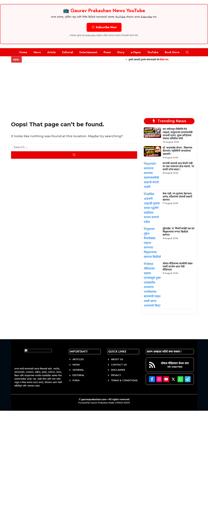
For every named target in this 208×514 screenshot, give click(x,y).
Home (23, 52)
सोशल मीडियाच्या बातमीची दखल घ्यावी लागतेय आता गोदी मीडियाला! (178, 266)
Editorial (67, 52)
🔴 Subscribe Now (104, 27)
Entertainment (88, 52)
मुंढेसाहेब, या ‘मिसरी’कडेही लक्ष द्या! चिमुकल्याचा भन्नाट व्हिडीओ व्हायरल (179, 231)
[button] (187, 52)
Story (120, 52)
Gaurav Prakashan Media (102, 402)
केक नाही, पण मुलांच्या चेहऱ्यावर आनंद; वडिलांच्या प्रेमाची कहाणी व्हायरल (177, 196)
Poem (107, 52)
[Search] (74, 155)
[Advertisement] (104, 87)
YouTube (152, 52)
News (37, 52)
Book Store (172, 52)
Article (51, 52)
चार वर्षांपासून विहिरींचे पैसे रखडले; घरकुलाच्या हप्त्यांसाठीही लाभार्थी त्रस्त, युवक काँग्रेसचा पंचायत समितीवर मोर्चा (178, 133)
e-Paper (136, 52)
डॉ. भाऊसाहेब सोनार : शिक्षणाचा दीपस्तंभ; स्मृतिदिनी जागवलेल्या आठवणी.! (177, 150)
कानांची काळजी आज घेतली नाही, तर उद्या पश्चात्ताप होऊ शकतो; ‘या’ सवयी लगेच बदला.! (179, 166)
